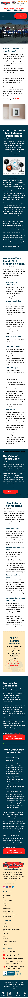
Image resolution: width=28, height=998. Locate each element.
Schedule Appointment (9, 941)
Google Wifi (17, 733)
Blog (4, 936)
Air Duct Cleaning (8, 900)
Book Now (10, 995)
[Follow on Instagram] (4, 887)
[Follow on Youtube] (10, 887)
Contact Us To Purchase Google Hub (14, 851)
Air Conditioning (7, 895)
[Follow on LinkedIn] (13, 887)
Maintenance (7, 908)
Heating (5, 898)
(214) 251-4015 (14, 10)
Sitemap (5, 944)
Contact (5, 939)
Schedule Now (20, 16)
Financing (17, 995)
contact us (10, 491)
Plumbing (5, 903)
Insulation (6, 906)
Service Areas (7, 924)
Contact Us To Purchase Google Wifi (14, 737)
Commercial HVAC (8, 916)
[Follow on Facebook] (7, 887)
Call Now (3, 995)
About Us (5, 933)
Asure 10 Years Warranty (10, 914)
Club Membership (8, 911)
